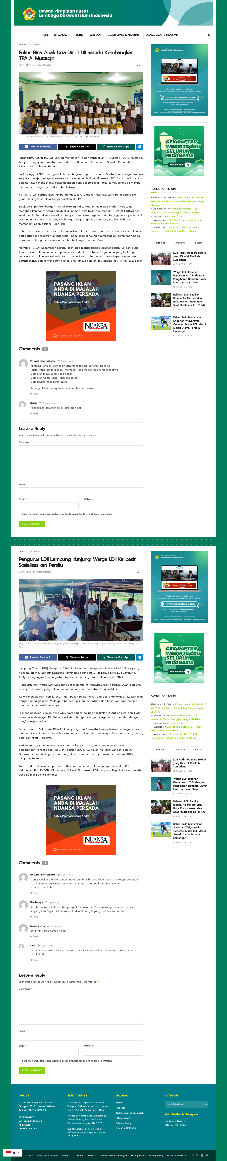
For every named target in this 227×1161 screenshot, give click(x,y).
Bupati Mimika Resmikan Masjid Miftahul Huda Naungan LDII (84, 1130)
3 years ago (67, 361)
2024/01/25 (25, 65)
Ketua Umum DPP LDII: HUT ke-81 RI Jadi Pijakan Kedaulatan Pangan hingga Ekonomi (178, 201)
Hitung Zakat (123, 1118)
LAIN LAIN (95, 35)
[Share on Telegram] (139, 147)
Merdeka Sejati (175, 216)
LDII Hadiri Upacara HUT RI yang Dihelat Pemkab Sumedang (190, 256)
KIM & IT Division (59, 1155)
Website (88, 499)
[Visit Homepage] (113, 15)
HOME (45, 35)
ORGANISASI (60, 35)
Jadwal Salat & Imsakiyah (130, 1113)
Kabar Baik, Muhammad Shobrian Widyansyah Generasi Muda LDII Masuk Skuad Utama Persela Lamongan (190, 324)
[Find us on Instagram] (202, 1156)
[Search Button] (209, 35)
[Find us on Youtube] (207, 1156)
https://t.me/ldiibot (176, 1125)
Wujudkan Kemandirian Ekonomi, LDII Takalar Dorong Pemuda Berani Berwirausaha (87, 1119)
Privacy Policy (123, 1123)
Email (23, 499)
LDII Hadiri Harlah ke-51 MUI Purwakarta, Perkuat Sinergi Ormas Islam (174, 229)
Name (23, 484)
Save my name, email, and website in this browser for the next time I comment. (67, 514)
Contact (120, 1108)
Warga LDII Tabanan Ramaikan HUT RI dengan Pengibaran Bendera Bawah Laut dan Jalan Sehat (190, 277)
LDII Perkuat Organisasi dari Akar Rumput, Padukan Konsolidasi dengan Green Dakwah (88, 1106)
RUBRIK (79, 35)
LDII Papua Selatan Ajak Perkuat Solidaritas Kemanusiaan (177, 221)
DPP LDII (32, 1155)
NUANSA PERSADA (126, 1128)
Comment (25, 442)
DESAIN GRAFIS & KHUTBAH (123, 35)
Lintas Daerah (34, 44)
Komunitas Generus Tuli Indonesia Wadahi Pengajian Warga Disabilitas (176, 210)
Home (22, 44)
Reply (35, 393)
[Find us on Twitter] (197, 1156)
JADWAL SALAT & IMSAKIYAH (162, 35)
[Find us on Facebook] (193, 1156)
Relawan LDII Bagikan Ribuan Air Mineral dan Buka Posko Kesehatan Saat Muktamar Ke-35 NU (189, 300)
